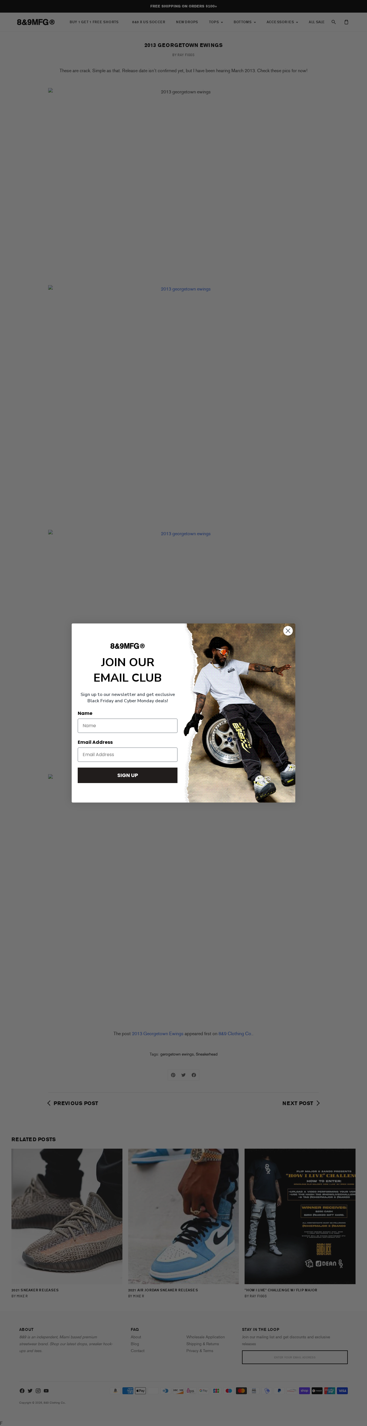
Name (85, 713)
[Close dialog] (288, 631)
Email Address (95, 742)
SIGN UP (127, 775)
